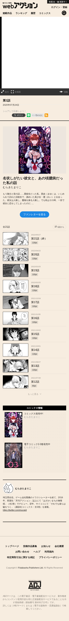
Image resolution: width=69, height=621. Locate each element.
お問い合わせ (22, 551)
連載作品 (7, 13)
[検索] (64, 13)
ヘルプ (36, 551)
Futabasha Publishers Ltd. (30, 568)
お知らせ (45, 546)
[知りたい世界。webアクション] (20, 6)
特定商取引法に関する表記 (21, 557)
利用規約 (49, 551)
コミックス (45, 13)
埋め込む (39, 115)
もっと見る (33, 394)
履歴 (33, 13)
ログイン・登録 (59, 7)
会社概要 (59, 546)
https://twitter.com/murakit (15, 510)
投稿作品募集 (30, 546)
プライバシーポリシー (50, 557)
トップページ (12, 546)
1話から (60, 227)
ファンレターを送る (34, 214)
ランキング (21, 13)
